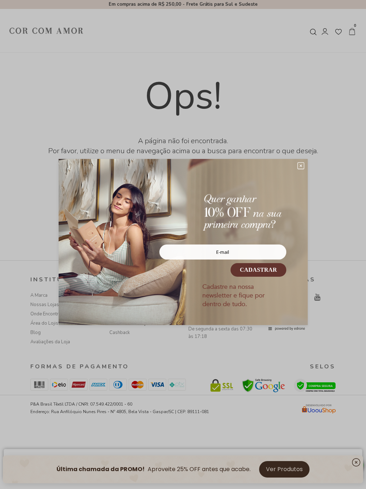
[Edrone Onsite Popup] (183, 244)
